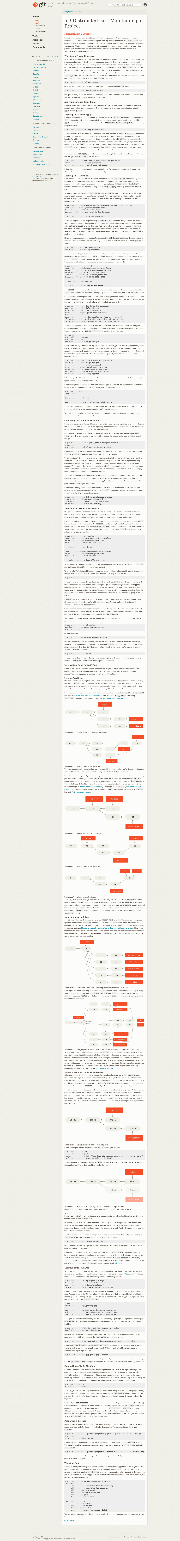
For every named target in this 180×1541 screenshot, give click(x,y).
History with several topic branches (88, 696)
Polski (35, 134)
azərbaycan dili (39, 64)
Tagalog (36, 109)
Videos (37, 29)
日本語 (35, 87)
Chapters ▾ (68, 12)
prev (66, 1521)
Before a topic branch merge (91, 787)
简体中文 (36, 119)
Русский (36, 97)
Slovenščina (38, 100)
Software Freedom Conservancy (136, 1537)
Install (35, 43)
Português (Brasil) (40, 137)
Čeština (36, 127)
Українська (37, 116)
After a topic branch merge (113, 698)
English (55, 57)
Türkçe (36, 113)
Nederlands (37, 93)
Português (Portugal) (41, 164)
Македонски (38, 130)
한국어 (35, 90)
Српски (36, 103)
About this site (42, 1537)
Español (36, 74)
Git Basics (128, 1274)
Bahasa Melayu (39, 161)
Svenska (36, 106)
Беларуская (38, 151)
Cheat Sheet (40, 26)
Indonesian (37, 155)
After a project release (81, 792)
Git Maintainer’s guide (104, 1068)
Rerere (119, 1263)
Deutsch (36, 71)
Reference (37, 40)
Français (36, 80)
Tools (35, 36)
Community (38, 47)
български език (39, 67)
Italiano (36, 158)
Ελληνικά (37, 84)
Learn (35, 20)
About (35, 16)
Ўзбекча (36, 140)
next (72, 1521)
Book (37, 23)
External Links (41, 31)
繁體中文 (36, 143)
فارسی (35, 77)
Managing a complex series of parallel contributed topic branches (106, 928)
